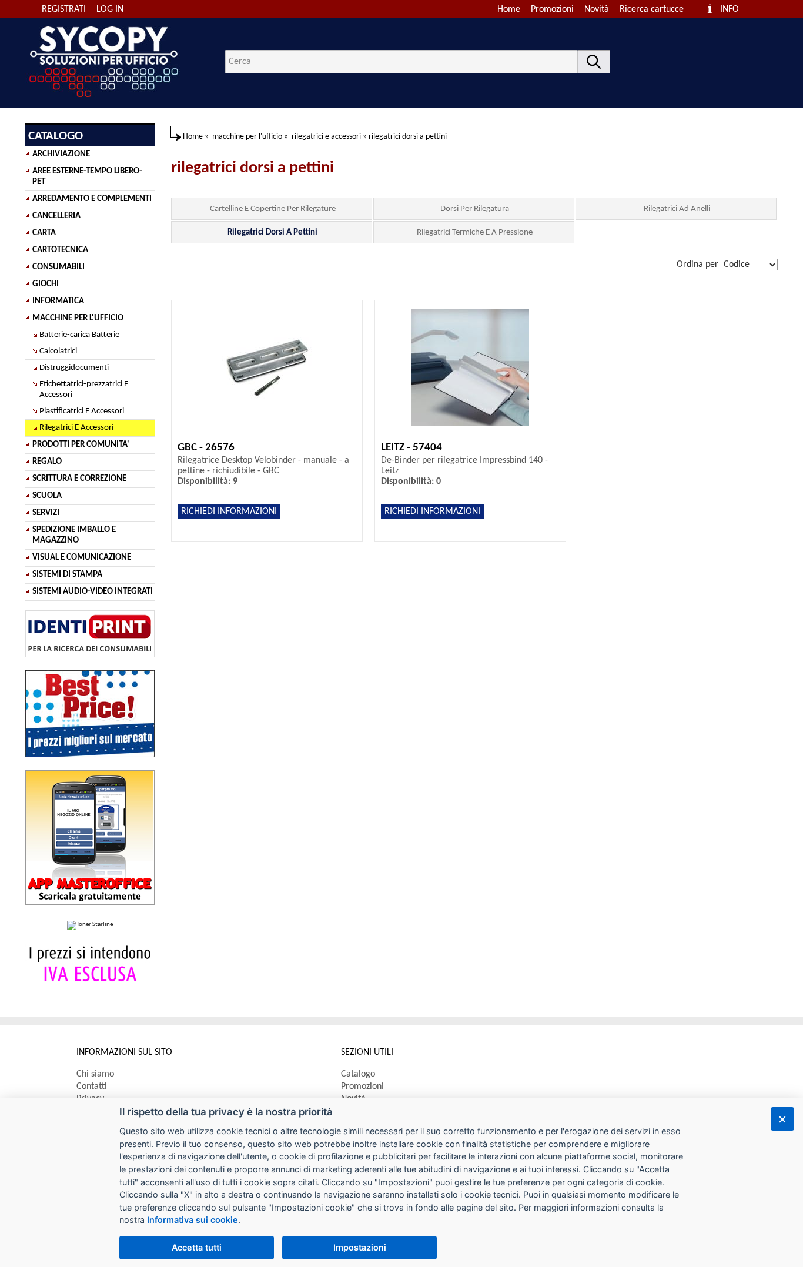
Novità (596, 9)
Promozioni (552, 9)
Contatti (91, 1086)
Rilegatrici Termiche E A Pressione (475, 232)
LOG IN (109, 9)
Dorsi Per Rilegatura (474, 209)
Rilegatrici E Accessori (76, 427)
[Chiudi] (782, 1119)
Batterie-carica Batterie (79, 334)
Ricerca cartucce (652, 9)
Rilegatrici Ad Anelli (677, 209)
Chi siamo (95, 1074)
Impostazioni (359, 1247)
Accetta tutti (197, 1247)
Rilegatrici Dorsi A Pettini (272, 232)
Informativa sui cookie (192, 1220)
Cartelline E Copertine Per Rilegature (273, 209)
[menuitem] (657, 9)
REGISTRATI (64, 9)
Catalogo (358, 1074)
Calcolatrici (58, 351)
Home (508, 9)
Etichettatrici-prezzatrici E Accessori (83, 389)
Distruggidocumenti (74, 367)
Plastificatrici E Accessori (81, 411)
